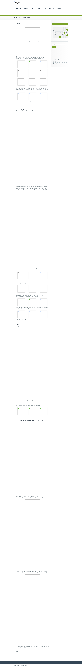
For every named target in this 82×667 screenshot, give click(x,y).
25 (66, 34)
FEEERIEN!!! (55, 63)
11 (66, 30)
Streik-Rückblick (19, 324)
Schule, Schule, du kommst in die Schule (59, 55)
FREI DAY (45, 8)
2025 (65, 17)
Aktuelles (32, 8)
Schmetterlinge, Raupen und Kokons (23, 109)
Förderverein (51, 8)
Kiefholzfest (18, 23)
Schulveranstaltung (34, 110)
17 (64, 32)
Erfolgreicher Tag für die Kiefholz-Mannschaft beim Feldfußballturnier (29, 420)
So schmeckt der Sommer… (57, 57)
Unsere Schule (18, 8)
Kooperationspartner (59, 8)
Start (62, 17)
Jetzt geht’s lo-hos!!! (56, 59)
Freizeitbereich (25, 8)
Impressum (25, 665)
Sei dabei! (54, 61)
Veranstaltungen (38, 8)
